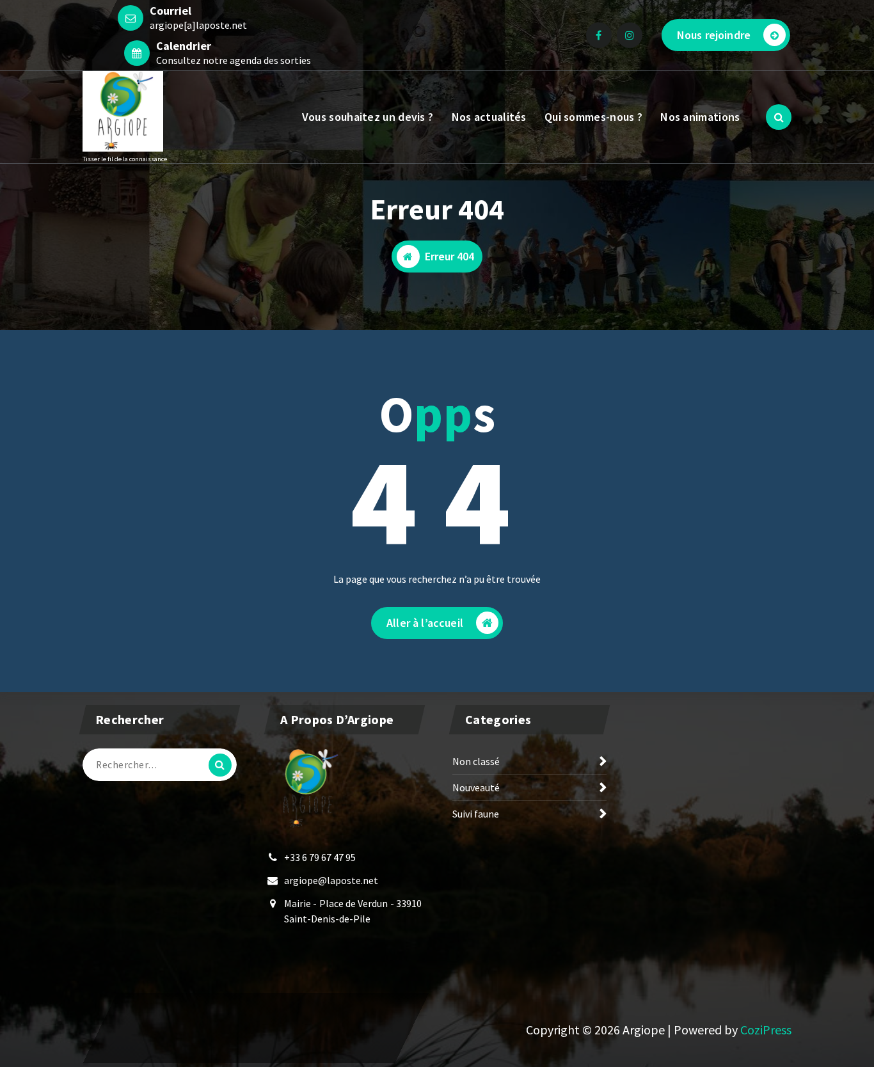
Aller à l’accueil (424, 622)
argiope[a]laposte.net (198, 25)
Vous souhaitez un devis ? (368, 116)
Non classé (476, 761)
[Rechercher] (220, 765)
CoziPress (765, 1030)
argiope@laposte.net (331, 880)
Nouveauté (476, 787)
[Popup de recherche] (778, 117)
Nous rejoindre (714, 35)
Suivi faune (475, 813)
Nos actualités (489, 116)
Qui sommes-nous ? (593, 116)
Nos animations (700, 116)
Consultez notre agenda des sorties (233, 60)
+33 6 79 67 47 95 (320, 857)
